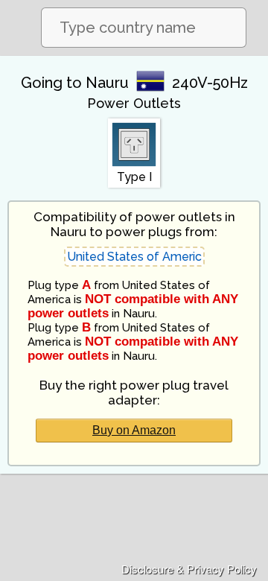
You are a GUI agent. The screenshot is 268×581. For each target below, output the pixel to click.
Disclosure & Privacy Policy (189, 569)
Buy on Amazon (134, 430)
